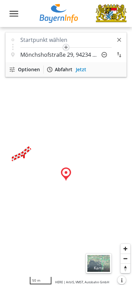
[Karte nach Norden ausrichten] (125, 268)
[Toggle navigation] (13, 14)
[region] (66, 156)
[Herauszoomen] (125, 258)
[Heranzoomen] (125, 249)
